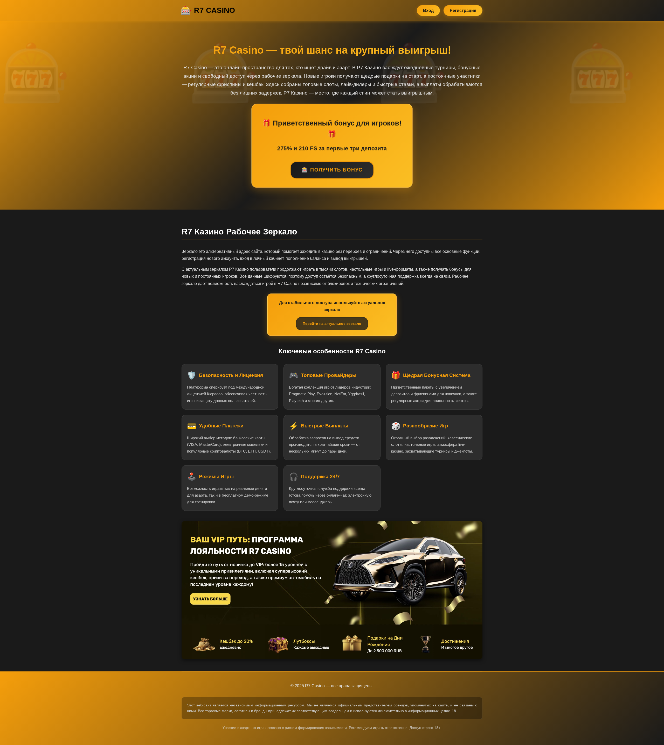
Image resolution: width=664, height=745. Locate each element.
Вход (428, 10)
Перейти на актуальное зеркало (332, 323)
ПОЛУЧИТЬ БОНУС (336, 170)
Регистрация (463, 10)
